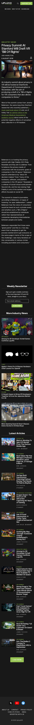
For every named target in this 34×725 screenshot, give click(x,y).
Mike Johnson (21, 466)
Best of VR (16, 9)
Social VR (19, 438)
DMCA (24, 712)
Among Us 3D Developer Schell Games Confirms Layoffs (23, 554)
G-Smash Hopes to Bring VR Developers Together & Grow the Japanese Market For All (16, 396)
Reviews (8, 9)
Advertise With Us (17, 714)
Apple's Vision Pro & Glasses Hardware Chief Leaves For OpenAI (16, 367)
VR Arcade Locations (24, 493)
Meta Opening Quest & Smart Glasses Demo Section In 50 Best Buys (15, 425)
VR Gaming (20, 454)
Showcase (25, 9)
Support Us (26, 3)
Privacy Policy (26, 709)
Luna (18, 448)
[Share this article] (31, 57)
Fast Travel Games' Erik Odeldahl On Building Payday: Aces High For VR (24, 609)
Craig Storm (21, 577)
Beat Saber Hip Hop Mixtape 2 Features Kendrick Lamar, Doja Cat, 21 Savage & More (24, 459)
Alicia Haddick (21, 505)
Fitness (19, 567)
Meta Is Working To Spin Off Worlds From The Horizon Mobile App (24, 443)
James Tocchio (21, 542)
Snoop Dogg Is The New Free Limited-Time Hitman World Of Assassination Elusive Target (24, 590)
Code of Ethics (14, 712)
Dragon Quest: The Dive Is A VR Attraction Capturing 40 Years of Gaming (24, 498)
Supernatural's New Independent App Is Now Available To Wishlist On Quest (24, 572)
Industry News (9, 42)
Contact (14, 709)
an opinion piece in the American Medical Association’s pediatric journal (14, 115)
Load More (17, 660)
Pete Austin (20, 485)
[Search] (18, 3)
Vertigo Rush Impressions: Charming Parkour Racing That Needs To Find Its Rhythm (24, 479)
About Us (5, 709)
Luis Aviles (20, 524)
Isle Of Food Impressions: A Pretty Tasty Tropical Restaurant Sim (24, 518)
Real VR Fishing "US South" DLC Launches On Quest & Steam (24, 626)
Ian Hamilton (7, 55)
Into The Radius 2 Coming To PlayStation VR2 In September (23, 644)
